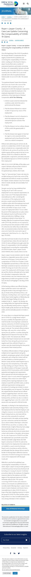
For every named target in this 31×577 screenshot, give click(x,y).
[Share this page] (2, 23)
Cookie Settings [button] (6, 573)
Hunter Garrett (19, 40)
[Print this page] (8, 23)
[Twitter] (19, 553)
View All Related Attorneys (15, 508)
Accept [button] (15, 573)
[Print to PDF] (10, 23)
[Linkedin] (14, 553)
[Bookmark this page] (5, 23)
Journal (11, 40)
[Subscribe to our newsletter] (26, 540)
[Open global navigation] (23, 3)
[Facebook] (11, 553)
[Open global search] (27, 3)
